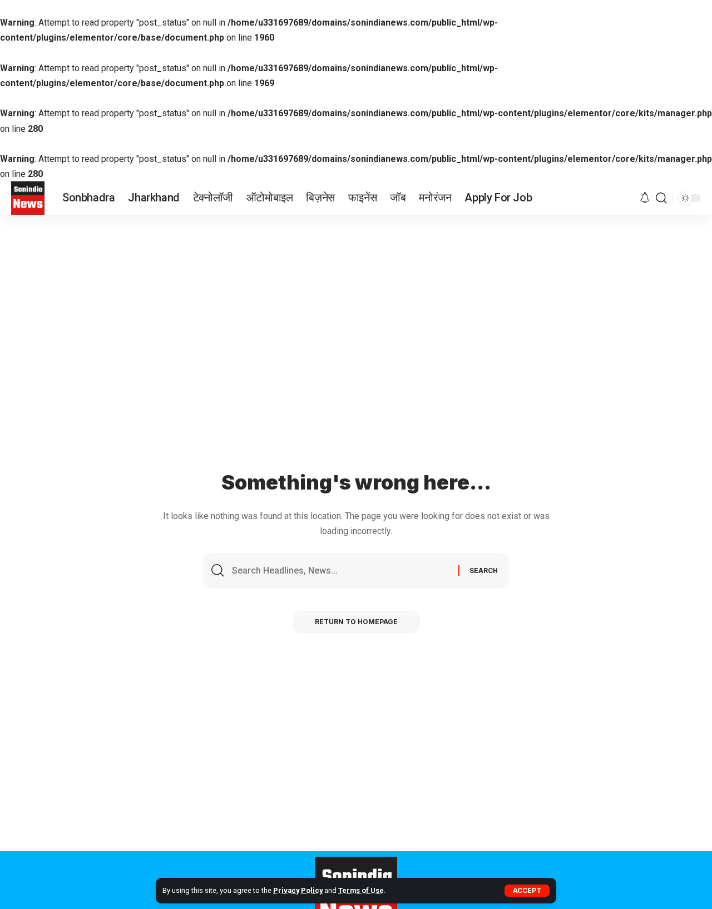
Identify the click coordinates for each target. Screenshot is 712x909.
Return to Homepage (356, 621)
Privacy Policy (298, 890)
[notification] (644, 198)
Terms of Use (361, 890)
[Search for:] (341, 571)
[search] (661, 198)
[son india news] (27, 198)
